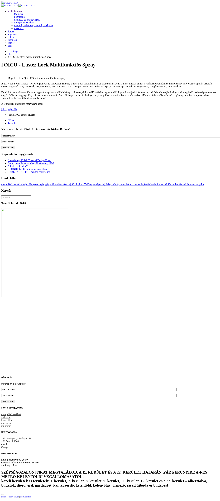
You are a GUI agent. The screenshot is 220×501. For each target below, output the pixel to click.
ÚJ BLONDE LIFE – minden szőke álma (29, 172)
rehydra (200, 184)
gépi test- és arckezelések (27, 19)
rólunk (4, 497)
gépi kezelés (54, 184)
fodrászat (18, 14)
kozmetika (19, 16)
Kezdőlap (13, 51)
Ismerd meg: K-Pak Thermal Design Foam (29, 160)
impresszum (14, 497)
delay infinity (113, 184)
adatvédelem (25, 497)
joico (3, 109)
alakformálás (189, 184)
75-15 (87, 184)
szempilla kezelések (24, 22)
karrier (11, 42)
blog (10, 45)
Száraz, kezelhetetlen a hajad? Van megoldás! (31, 163)
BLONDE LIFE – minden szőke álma (27, 169)
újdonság (12, 40)
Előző (11, 120)
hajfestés (145, 184)
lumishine (155, 184)
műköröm (6, 426)
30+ (74, 184)
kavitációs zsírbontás (171, 184)
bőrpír (129, 184)
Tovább (11, 123)
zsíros (123, 184)
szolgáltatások (15, 11)
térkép (4, 447)
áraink (11, 31)
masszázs (19, 28)
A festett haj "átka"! (18, 166)
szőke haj (66, 184)
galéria (11, 37)
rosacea (137, 184)
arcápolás (6, 184)
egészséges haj (98, 184)
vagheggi (43, 184)
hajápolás (12, 109)
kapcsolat (12, 34)
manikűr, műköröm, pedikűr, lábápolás (33, 25)
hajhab (80, 184)
